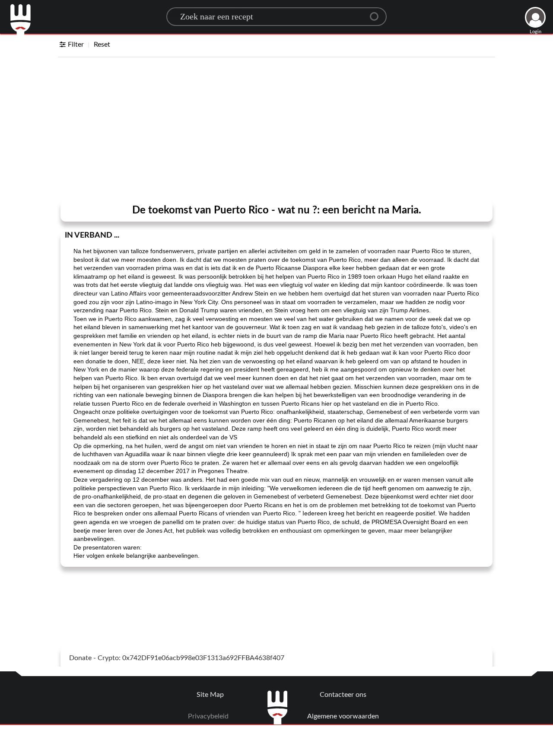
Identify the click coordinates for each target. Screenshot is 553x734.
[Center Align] (377, 12)
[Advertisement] (276, 130)
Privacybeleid (208, 716)
